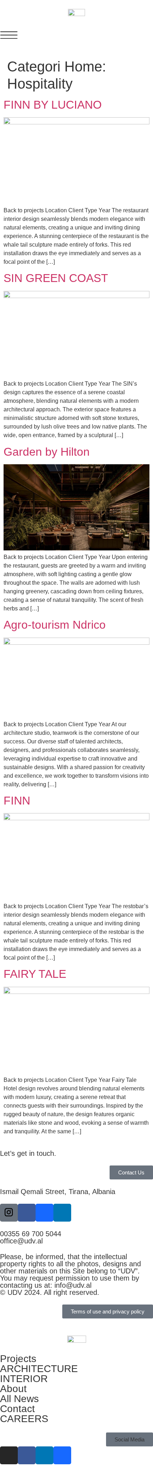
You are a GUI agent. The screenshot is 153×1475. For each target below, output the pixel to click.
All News (19, 1398)
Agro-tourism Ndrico (55, 624)
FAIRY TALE (35, 973)
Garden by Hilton (47, 451)
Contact (17, 1408)
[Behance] (44, 1213)
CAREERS (24, 1418)
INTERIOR (24, 1378)
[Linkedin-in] (62, 1213)
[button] (129, 1439)
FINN (17, 800)
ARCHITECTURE (39, 1368)
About (13, 1388)
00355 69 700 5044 (30, 1234)
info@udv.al (72, 1285)
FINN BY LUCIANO (53, 104)
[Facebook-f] (27, 1213)
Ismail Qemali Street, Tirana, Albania (57, 1192)
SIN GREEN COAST (56, 278)
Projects (18, 1358)
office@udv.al (21, 1241)
